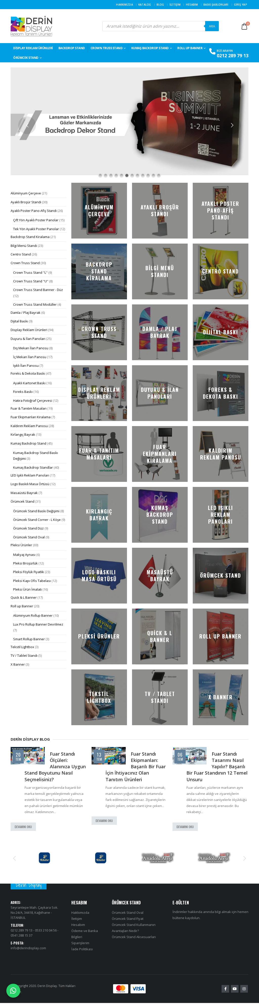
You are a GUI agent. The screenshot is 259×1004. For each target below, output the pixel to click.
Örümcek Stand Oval (29, 537)
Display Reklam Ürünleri (33, 48)
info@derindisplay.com (28, 948)
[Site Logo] (31, 26)
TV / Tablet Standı (24, 655)
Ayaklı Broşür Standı (26, 202)
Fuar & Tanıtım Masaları (29, 408)
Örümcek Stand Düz (28, 528)
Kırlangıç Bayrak (23, 434)
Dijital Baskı (19, 321)
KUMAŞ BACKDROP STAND (150, 48)
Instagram (244, 989)
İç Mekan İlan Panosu (29, 357)
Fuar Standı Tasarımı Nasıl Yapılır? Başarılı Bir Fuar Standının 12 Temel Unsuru (217, 766)
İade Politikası (82, 949)
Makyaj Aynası (24, 554)
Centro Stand (21, 254)
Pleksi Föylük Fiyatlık (28, 572)
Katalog (144, 4)
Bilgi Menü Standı (24, 245)
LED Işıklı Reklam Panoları (30, 475)
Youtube (235, 989)
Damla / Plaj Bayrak (25, 312)
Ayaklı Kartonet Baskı (29, 383)
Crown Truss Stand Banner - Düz (38, 289)
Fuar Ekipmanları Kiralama (31, 417)
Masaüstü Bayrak (24, 492)
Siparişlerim (80, 943)
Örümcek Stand (25, 58)
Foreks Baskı (23, 391)
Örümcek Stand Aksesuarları (134, 937)
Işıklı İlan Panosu (26, 365)
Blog (160, 4)
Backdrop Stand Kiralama (30, 236)
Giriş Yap (240, 4)
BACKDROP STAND (71, 48)
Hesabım (192, 4)
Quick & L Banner (24, 597)
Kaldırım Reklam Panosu (29, 426)
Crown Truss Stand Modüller (35, 304)
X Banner (18, 664)
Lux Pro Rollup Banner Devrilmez (38, 624)
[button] (14, 858)
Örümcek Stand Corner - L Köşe (37, 519)
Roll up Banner (189, 48)
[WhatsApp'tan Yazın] (13, 991)
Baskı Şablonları (216, 4)
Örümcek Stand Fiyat (127, 919)
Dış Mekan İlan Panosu (30, 348)
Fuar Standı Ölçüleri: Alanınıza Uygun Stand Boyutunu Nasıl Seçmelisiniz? (55, 766)
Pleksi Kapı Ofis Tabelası (32, 580)
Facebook (225, 989)
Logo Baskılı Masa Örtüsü (30, 484)
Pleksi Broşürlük (25, 563)
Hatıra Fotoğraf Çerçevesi (32, 400)
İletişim (175, 4)
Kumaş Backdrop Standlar (33, 467)
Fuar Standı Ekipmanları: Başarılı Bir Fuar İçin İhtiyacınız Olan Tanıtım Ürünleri (135, 766)
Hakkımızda (124, 4)
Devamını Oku (23, 827)
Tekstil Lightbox (22, 647)
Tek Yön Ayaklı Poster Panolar (36, 229)
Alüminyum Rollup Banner (33, 615)
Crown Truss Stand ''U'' (30, 281)
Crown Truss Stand (107, 48)
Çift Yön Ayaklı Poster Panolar (35, 220)
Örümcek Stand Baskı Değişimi (36, 511)
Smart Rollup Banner (29, 639)
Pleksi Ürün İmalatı (27, 589)
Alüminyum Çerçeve (26, 193)
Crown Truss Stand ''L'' (30, 272)
